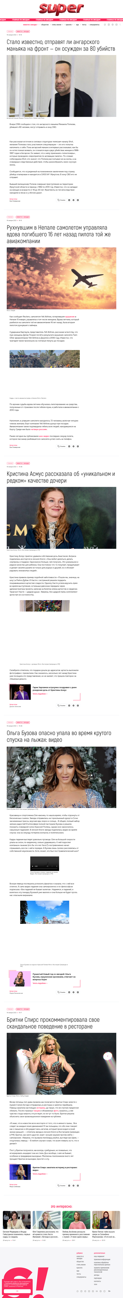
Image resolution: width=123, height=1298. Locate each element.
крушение (70, 316)
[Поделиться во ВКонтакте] (69, 200)
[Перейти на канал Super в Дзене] (93, 1291)
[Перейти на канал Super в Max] (105, 25)
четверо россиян (39, 429)
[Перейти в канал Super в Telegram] (113, 25)
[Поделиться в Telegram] (73, 200)
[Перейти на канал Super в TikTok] (101, 1291)
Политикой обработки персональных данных (16, 1284)
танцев (36, 1111)
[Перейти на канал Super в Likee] (104, 1291)
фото (56, 1111)
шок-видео (44, 436)
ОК (17, 1291)
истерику (41, 1108)
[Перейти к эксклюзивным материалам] (61, 19)
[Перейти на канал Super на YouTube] (97, 1291)
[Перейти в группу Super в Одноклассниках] (116, 25)
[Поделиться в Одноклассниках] (78, 200)
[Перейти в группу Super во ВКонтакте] (109, 25)
